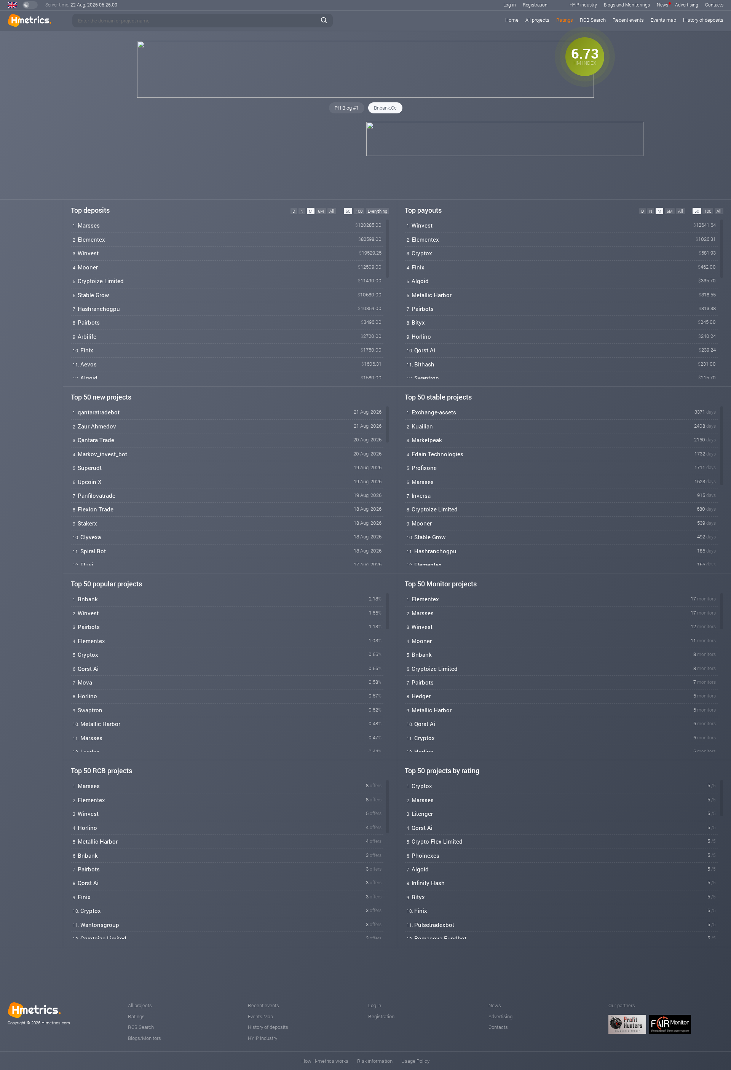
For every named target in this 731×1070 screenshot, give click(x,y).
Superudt (90, 467)
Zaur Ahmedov (97, 426)
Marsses (89, 225)
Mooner (88, 267)
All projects (537, 19)
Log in (509, 5)
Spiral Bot (93, 551)
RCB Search (593, 19)
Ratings (564, 19)
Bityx (418, 322)
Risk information (375, 1060)
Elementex (91, 239)
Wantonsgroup (99, 924)
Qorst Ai (424, 350)
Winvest (88, 253)
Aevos (88, 364)
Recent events (628, 19)
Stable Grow (93, 295)
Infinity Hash (428, 883)
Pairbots (89, 322)
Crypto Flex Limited (437, 841)
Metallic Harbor (432, 295)
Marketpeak (427, 440)
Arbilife (87, 336)
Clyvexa (90, 537)
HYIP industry (583, 5)
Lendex (89, 751)
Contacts (714, 5)
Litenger (422, 813)
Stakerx (87, 523)
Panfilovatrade (96, 495)
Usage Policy (415, 1060)
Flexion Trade (95, 509)
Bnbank (88, 599)
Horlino (421, 336)
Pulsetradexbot (434, 924)
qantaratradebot (99, 412)
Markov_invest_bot (102, 454)
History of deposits (703, 19)
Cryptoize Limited (101, 281)
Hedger (421, 696)
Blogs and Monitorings (627, 5)
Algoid (88, 378)
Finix (86, 350)
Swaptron (426, 378)
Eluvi (86, 564)
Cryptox (422, 253)
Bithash (424, 364)
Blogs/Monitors (144, 1038)
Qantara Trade (96, 440)
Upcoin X (89, 482)
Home (512, 19)
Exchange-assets (434, 412)
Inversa (421, 495)
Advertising (686, 5)
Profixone (424, 467)
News (662, 5)
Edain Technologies (437, 454)
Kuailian (422, 426)
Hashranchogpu (99, 308)
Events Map (260, 1016)
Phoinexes (425, 855)
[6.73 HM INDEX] (365, 95)
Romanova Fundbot (440, 938)
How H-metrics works (325, 1060)
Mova (85, 682)
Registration (535, 5)
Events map (663, 19)
